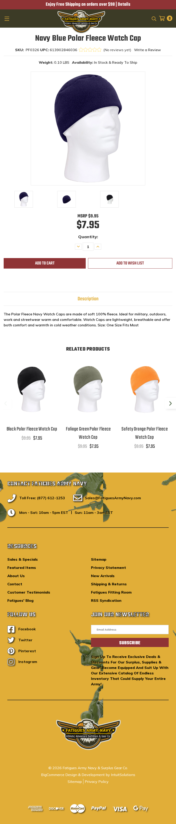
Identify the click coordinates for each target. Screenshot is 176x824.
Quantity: (88, 236)
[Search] (153, 18)
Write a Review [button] (147, 50)
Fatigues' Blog (20, 600)
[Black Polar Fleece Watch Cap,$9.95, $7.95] (32, 389)
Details (124, 4)
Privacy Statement (108, 567)
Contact (14, 584)
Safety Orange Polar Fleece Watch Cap (144, 433)
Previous (5, 403)
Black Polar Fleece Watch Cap (32, 429)
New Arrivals (103, 575)
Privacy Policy (97, 781)
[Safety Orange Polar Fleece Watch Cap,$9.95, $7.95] (144, 389)
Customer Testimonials (28, 592)
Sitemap (98, 559)
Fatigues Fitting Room (111, 592)
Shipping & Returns (109, 584)
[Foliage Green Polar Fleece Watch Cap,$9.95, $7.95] (88, 389)
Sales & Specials (22, 559)
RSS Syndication (106, 600)
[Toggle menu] (7, 18)
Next (170, 403)
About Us (16, 575)
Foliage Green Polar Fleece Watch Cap (88, 433)
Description (88, 299)
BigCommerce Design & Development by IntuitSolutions (88, 774)
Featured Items (21, 567)
